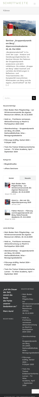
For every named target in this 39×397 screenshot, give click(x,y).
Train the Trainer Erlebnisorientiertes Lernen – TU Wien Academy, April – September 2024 (19, 149)
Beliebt (11, 178)
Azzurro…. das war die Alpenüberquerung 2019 (21, 201)
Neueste (28, 178)
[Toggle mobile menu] (35, 4)
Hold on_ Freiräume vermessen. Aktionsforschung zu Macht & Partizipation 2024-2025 (17, 121)
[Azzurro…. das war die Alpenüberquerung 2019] (7, 200)
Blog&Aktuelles (10, 164)
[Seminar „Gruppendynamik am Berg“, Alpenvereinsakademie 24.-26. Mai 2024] (19, 28)
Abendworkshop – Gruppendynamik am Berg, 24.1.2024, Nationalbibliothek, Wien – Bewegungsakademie (28, 344)
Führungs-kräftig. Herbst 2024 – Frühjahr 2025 (28, 360)
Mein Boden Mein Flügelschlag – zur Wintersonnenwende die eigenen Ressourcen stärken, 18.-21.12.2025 (19, 112)
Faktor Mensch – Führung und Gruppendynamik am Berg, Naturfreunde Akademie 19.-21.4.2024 (22, 214)
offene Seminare (11, 168)
